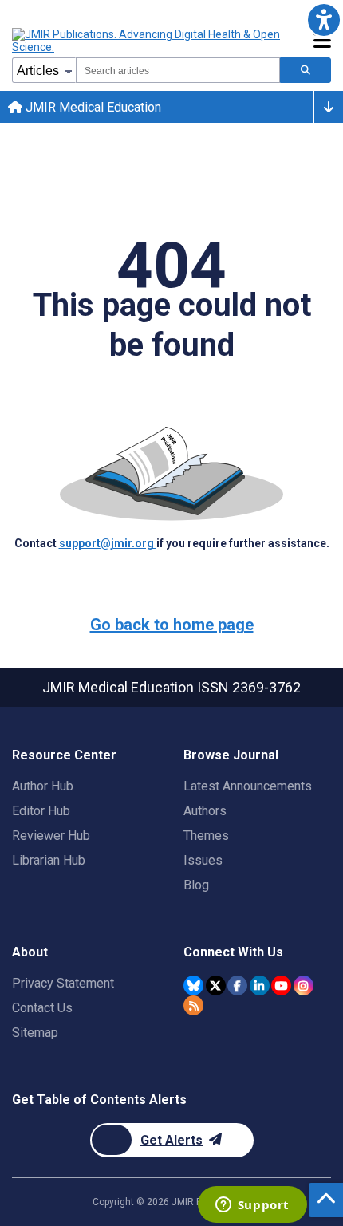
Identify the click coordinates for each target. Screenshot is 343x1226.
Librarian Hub (48, 860)
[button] (323, 19)
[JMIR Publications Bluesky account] (193, 985)
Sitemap (35, 1032)
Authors (205, 810)
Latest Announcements (247, 786)
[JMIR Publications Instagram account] (303, 985)
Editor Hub (41, 810)
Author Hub (42, 786)
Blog (196, 885)
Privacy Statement (63, 983)
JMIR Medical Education (91, 107)
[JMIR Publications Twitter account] (216, 985)
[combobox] (178, 70)
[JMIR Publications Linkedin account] (260, 985)
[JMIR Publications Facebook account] (237, 985)
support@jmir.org (107, 543)
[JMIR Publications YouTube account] (281, 985)
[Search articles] (305, 70)
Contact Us (42, 1007)
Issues (203, 860)
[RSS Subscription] (193, 1005)
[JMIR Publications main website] (147, 40)
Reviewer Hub (51, 835)
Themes (206, 835)
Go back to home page (172, 624)
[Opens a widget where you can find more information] (252, 1206)
